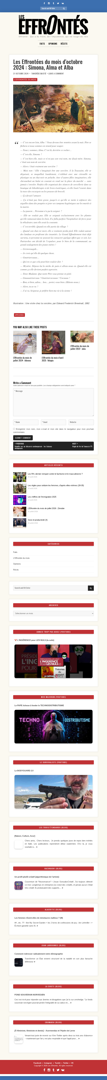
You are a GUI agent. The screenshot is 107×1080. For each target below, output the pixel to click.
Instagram (48, 1063)
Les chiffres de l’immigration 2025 (42, 497)
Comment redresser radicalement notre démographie (38, 954)
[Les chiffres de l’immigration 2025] (19, 500)
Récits (64, 43)
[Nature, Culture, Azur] (25, 836)
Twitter (66, 1063)
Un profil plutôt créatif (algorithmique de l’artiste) (36, 877)
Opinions (52, 43)
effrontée (19, 315)
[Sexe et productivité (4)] (19, 523)
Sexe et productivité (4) (37, 520)
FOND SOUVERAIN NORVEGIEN (29, 995)
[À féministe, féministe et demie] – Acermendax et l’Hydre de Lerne (44, 1031)
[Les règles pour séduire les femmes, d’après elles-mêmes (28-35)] (19, 489)
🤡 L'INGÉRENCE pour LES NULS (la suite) (34, 640)
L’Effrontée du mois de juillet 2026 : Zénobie (46, 508)
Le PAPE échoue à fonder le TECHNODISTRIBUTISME (39, 705)
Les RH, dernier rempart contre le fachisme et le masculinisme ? (55, 474)
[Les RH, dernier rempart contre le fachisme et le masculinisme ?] (19, 477)
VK (72, 1063)
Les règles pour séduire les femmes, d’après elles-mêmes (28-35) (56, 485)
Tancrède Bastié (38, 73)
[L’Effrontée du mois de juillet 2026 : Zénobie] (19, 512)
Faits (42, 43)
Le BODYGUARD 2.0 (23, 771)
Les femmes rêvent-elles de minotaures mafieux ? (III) (38, 918)
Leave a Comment (56, 73)
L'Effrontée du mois (25, 80)
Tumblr (58, 1063)
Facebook (37, 1063)
